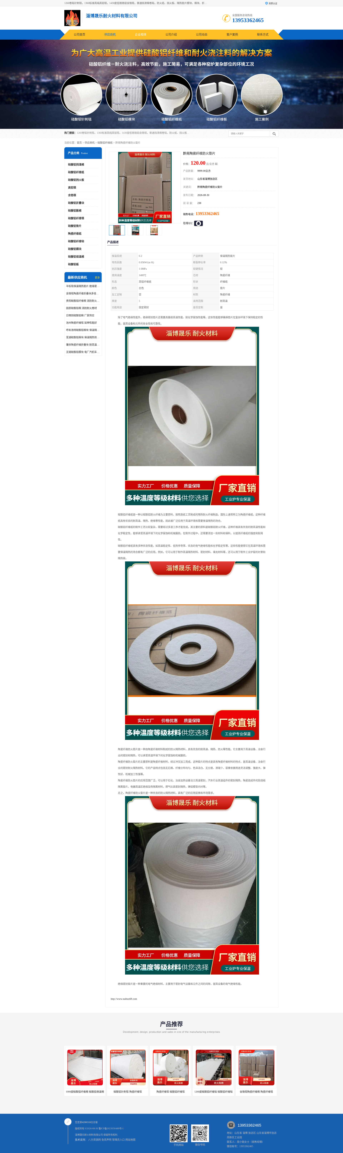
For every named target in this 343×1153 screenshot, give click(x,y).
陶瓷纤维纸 (74, 233)
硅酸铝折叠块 (76, 202)
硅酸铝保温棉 (76, 256)
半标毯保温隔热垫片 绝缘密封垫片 (83, 286)
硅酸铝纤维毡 (76, 241)
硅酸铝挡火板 (76, 179)
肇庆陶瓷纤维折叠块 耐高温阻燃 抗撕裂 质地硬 (83, 344)
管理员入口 (118, 1139)
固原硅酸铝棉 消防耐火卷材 (81, 308)
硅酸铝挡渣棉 (76, 164)
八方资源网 (94, 1139)
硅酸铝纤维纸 (105, 142)
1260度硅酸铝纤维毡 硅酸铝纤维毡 (148, 1091)
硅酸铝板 (73, 264)
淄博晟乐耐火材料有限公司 (89, 1134)
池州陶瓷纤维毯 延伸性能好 (81, 322)
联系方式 (263, 34)
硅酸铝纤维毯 (76, 218)
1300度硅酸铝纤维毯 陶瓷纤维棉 (234, 1091)
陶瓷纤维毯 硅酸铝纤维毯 (105, 1091)
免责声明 (106, 1139)
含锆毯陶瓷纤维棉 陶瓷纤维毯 (191, 1091)
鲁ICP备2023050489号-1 (111, 1128)
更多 (97, 277)
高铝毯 (72, 187)
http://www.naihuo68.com (124, 999)
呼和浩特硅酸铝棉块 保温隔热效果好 (83, 330)
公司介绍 (171, 34)
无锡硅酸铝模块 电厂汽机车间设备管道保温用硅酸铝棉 (83, 352)
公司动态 (201, 34)
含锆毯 (72, 195)
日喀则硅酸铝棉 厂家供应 (80, 315)
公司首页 (79, 34)
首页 (79, 142)
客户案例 (232, 34)
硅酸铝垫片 (74, 225)
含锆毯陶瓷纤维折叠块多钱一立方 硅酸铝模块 (83, 293)
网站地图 (130, 1139)
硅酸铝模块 (74, 249)
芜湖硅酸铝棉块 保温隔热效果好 (83, 337)
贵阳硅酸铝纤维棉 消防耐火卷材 (83, 300)
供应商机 (110, 34)
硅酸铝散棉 (74, 210)
